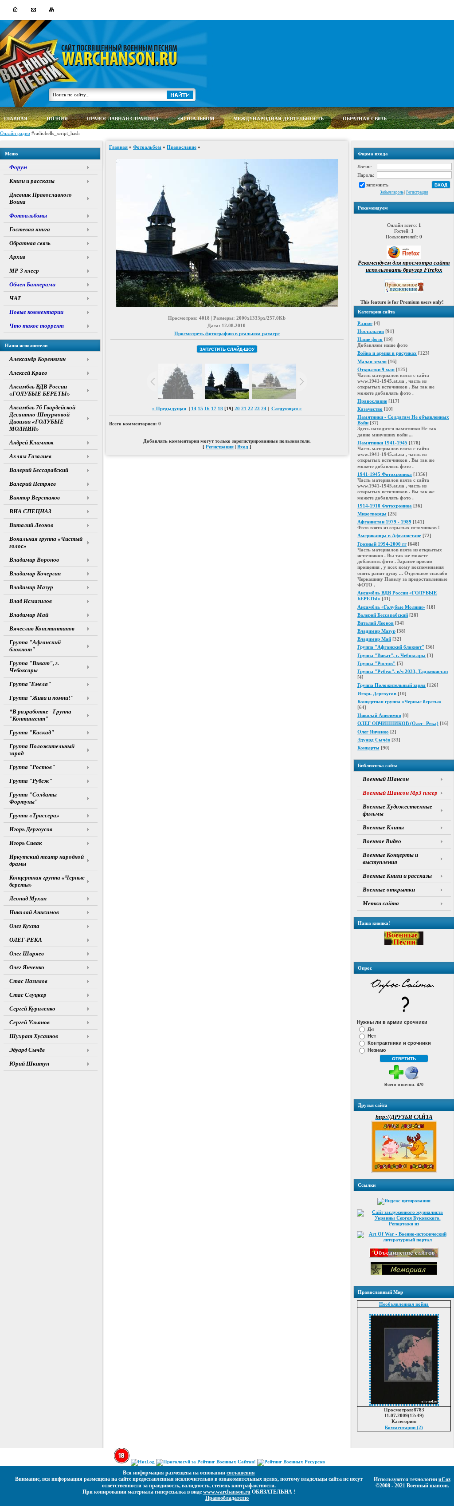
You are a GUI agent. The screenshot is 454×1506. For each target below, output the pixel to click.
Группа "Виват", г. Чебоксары (391, 655)
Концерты (368, 747)
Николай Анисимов (379, 715)
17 (213, 408)
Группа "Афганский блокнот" (390, 647)
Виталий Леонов (375, 623)
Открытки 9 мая (376, 369)
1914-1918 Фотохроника (384, 505)
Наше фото (370, 339)
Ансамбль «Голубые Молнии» (391, 607)
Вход (242, 446)
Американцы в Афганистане (389, 535)
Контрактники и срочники (399, 1043)
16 (207, 408)
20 (237, 408)
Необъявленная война (404, 1304)
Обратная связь (365, 118)
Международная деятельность (278, 118)
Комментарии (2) (404, 1427)
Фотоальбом (147, 147)
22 (250, 408)
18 (220, 408)
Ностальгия (370, 331)
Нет (372, 1035)
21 (244, 408)
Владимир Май (374, 639)
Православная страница (123, 118)
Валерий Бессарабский (382, 615)
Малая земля (372, 361)
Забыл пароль (391, 192)
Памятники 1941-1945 (382, 442)
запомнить (377, 184)
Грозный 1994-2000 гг (382, 544)
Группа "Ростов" (376, 663)
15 (200, 408)
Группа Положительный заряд (391, 685)
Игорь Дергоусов (376, 693)
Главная (118, 147)
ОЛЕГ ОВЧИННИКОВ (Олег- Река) (397, 723)
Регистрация (417, 192)
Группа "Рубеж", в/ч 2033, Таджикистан (402, 671)
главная (15, 118)
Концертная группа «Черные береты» (399, 701)
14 (193, 408)
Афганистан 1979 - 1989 (384, 521)
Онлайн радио (15, 133)
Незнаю (377, 1050)
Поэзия (57, 118)
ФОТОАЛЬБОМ (196, 118)
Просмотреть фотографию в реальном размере (227, 333)
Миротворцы (372, 513)
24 (263, 408)
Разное (364, 323)
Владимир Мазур (376, 631)
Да (371, 1028)
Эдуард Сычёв (373, 739)
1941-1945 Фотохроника (384, 474)
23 (257, 408)
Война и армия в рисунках (387, 353)
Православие (372, 401)
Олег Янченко (373, 731)
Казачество (370, 409)
